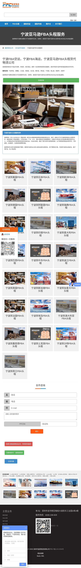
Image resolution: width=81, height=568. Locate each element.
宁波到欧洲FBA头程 (66, 178)
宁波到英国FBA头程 (15, 289)
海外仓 (48, 24)
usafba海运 (49, 474)
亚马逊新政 (27, 476)
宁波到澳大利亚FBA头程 (66, 317)
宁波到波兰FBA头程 (66, 261)
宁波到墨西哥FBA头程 (15, 345)
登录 (71, 20)
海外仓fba (5, 476)
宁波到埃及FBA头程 (40, 317)
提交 (36, 431)
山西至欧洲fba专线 (40, 474)
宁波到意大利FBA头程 (66, 234)
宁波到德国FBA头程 (15, 206)
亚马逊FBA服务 (20, 48)
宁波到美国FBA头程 (15, 178)
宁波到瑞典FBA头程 (66, 206)
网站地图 (40, 553)
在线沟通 (11, 461)
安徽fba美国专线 (31, 474)
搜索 (74, 15)
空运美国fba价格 (20, 476)
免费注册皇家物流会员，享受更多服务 (18, 444)
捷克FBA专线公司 (73, 474)
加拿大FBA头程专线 (36, 476)
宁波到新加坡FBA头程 (40, 289)
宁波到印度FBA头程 (40, 234)
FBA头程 (15, 24)
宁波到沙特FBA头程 (66, 345)
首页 (6, 24)
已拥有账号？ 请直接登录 (14, 452)
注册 (75, 20)
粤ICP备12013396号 (57, 549)
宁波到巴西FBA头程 (15, 261)
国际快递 (5, 515)
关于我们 (58, 24)
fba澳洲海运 (22, 474)
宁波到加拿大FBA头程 (66, 289)
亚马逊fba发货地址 (62, 474)
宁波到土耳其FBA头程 (40, 345)
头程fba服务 (53, 476)
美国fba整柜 (45, 476)
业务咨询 (6, 234)
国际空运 (27, 24)
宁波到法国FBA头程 (15, 317)
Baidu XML (40, 556)
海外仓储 (5, 521)
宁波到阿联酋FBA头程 (40, 206)
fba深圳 (55, 474)
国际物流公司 (9, 48)
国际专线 (38, 24)
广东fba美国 (11, 476)
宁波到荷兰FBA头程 (15, 372)
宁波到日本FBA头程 (40, 178)
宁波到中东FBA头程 (40, 261)
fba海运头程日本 (14, 474)
